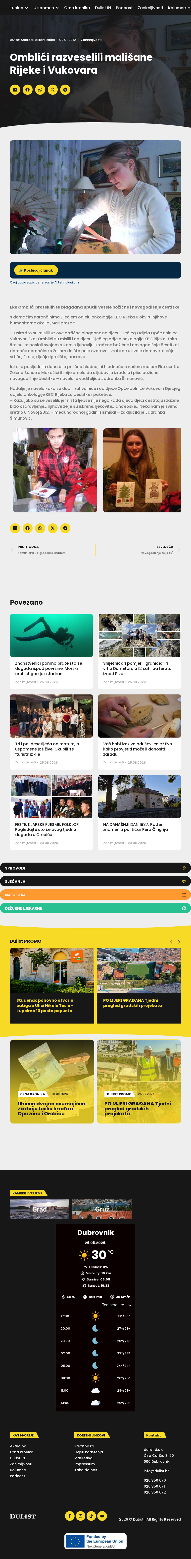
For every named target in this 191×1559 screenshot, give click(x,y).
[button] (15, 90)
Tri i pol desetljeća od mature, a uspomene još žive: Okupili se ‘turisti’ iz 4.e (47, 749)
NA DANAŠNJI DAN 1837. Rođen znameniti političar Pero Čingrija (135, 827)
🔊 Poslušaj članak (36, 270)
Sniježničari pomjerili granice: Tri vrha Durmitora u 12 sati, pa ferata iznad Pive (137, 668)
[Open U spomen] (57, 8)
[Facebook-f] (69, 1516)
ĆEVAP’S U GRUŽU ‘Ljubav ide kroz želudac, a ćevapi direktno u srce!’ (138, 1006)
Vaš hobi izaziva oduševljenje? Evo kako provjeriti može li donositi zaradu (137, 749)
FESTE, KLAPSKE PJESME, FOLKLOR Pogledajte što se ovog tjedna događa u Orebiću (47, 830)
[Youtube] (102, 1516)
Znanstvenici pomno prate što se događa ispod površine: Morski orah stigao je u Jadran (48, 668)
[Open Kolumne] (189, 8)
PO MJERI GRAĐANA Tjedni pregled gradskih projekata (45, 1003)
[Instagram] (80, 1516)
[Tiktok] (91, 1516)
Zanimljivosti (91, 39)
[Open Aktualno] (27, 8)
